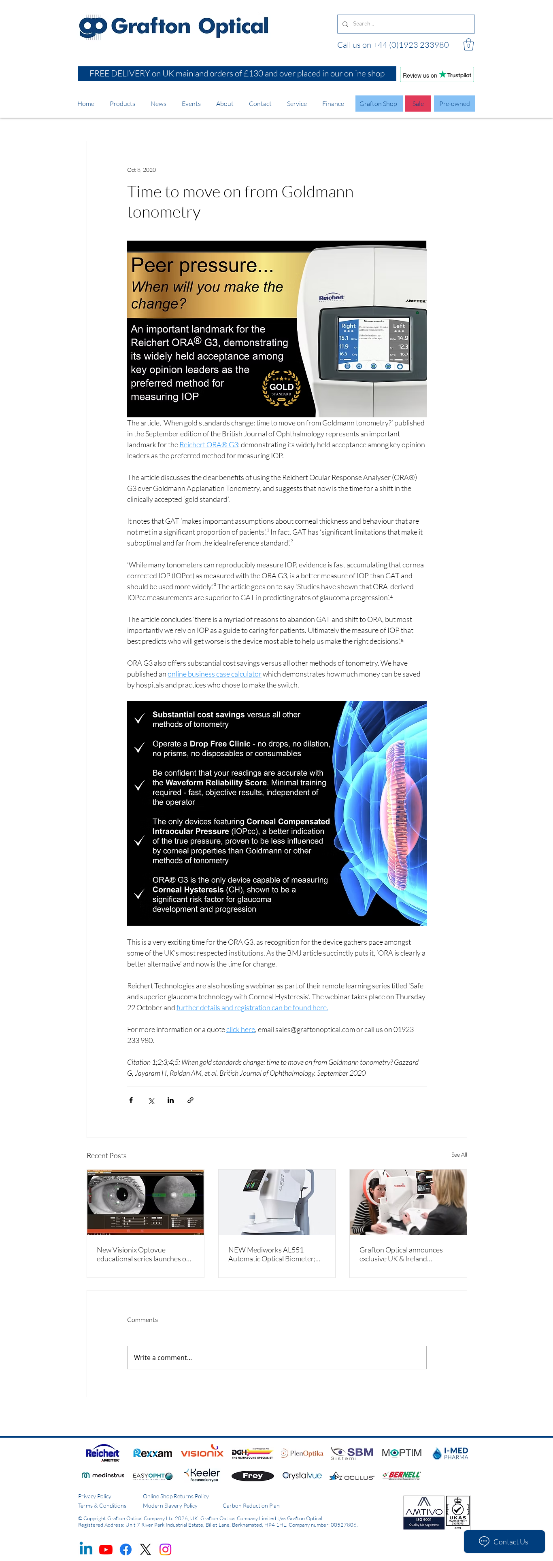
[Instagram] (165, 1549)
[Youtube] (106, 1549)
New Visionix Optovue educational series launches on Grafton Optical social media (143, 1254)
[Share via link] (190, 1100)
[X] (145, 1549)
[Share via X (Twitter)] (151, 1100)
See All (459, 1154)
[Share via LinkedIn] (170, 1100)
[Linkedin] (86, 1549)
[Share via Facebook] (131, 1100)
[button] (469, 44)
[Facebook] (126, 1549)
